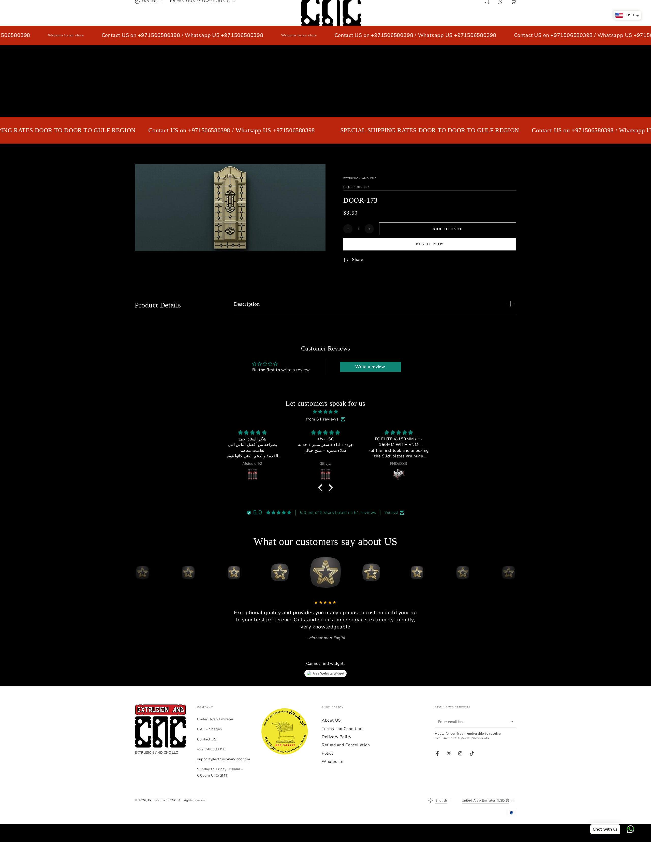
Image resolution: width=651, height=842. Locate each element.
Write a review (370, 367)
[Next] (511, 572)
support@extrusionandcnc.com (223, 759)
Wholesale (332, 761)
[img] (325, 412)
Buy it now (430, 244)
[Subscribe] (513, 721)
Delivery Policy (336, 737)
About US (331, 720)
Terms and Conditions (343, 729)
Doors (361, 187)
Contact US (207, 739)
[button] (321, 487)
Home (347, 187)
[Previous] (140, 572)
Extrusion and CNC (360, 178)
